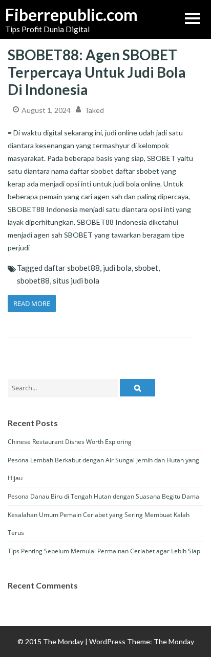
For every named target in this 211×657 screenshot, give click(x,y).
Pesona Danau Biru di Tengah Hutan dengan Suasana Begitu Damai (104, 496)
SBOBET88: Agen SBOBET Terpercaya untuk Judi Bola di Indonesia (97, 72)
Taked (94, 110)
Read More (31, 303)
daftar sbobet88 (72, 267)
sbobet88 (33, 280)
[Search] (137, 387)
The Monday (174, 641)
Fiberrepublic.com (56, 15)
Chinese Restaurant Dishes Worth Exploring (70, 441)
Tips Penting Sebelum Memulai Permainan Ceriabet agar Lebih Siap (104, 551)
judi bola (117, 267)
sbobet (146, 267)
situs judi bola (76, 280)
